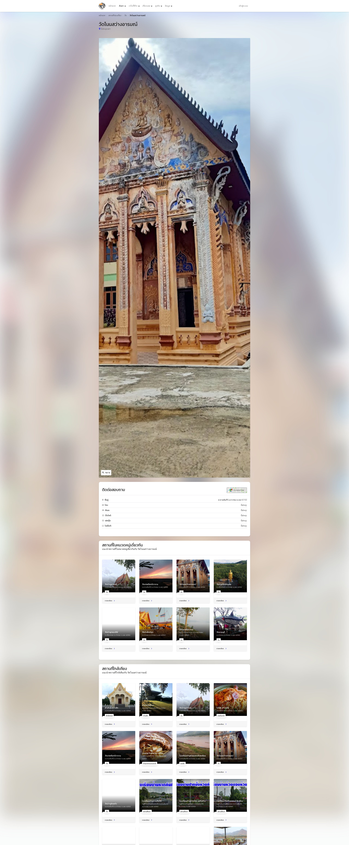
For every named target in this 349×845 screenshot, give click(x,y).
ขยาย (107, 472)
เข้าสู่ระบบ (243, 5)
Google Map (238, 490)
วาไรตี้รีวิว (133, 5)
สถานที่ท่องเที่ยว (114, 15)
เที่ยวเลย (146, 5)
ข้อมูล (167, 5)
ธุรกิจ (157, 5)
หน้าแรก (112, 5)
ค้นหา (123, 5)
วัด (125, 15)
